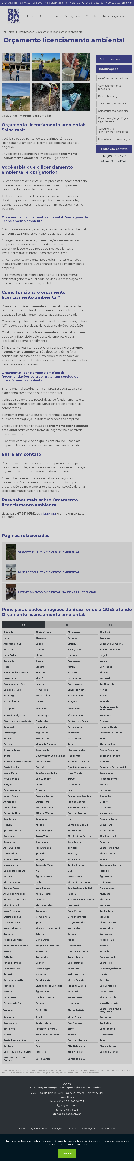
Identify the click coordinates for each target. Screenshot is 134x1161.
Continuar (67, 1153)
